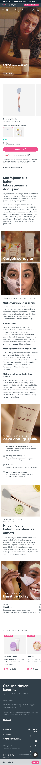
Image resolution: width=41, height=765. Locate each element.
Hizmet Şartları (18, 714)
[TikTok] (30, 751)
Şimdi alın (8, 73)
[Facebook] (36, 736)
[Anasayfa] (20, 10)
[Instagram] (30, 736)
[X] (30, 741)
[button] (35, 755)
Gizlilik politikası (7, 714)
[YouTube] (36, 741)
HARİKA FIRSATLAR (31, 5)
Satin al (35, 762)
